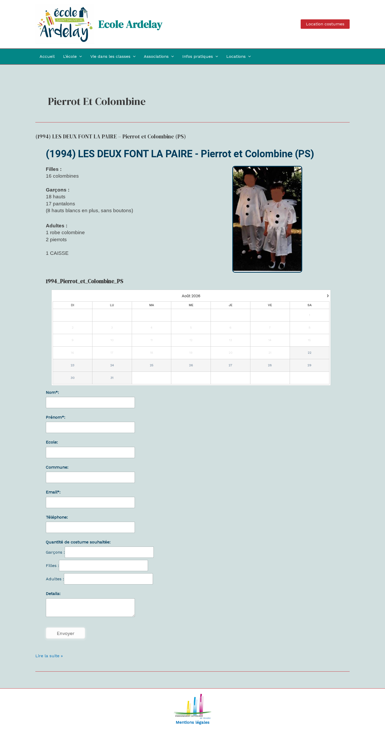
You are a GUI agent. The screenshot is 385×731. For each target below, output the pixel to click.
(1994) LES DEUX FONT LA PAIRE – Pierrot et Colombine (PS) (110, 136)
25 (151, 365)
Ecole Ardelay (130, 24)
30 (73, 378)
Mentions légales (193, 722)
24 (112, 365)
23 (72, 365)
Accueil (47, 56)
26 (191, 365)
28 (270, 365)
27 (230, 365)
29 (309, 365)
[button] (325, 24)
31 (112, 378)
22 (309, 353)
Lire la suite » (49, 655)
